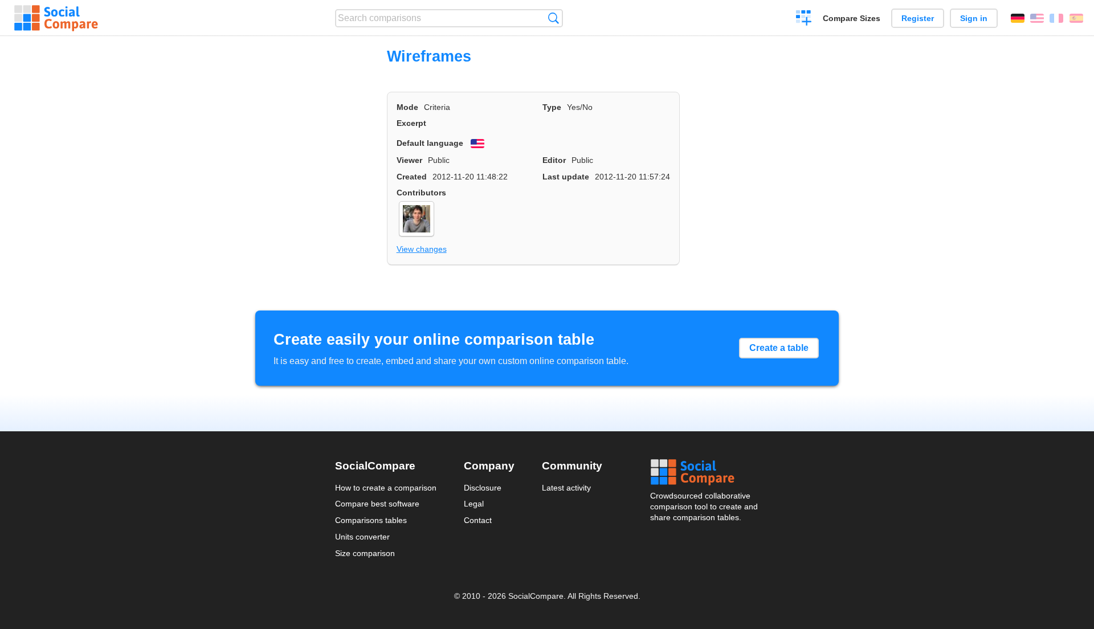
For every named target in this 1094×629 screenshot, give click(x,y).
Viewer (409, 160)
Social (705, 472)
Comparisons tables (371, 520)
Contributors (421, 192)
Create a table (779, 348)
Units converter (362, 536)
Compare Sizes (851, 18)
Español (1076, 18)
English (1037, 18)
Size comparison (365, 553)
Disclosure (482, 487)
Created (412, 176)
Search (553, 18)
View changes (422, 249)
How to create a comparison (385, 487)
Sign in (973, 18)
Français (1056, 18)
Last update (565, 176)
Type (551, 107)
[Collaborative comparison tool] (56, 18)
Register (917, 18)
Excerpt (411, 123)
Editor (554, 160)
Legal (474, 503)
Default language (430, 143)
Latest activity (566, 487)
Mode (407, 107)
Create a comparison (803, 19)
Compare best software (377, 503)
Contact (478, 520)
